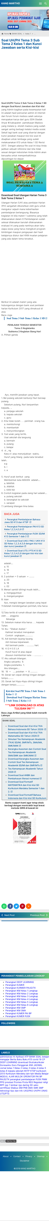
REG (31, 1082)
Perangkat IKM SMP (15, 1007)
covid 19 (37, 1059)
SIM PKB (23, 1087)
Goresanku (5, 1065)
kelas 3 (26, 1068)
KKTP (27, 1070)
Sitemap (41, 1156)
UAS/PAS (28, 1090)
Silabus (14, 1087)
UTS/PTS (4, 1093)
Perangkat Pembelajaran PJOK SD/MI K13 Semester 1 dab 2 (24, 535)
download (23, 1062)
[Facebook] (10, 906)
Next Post (9, 915)
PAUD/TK (4, 1079)
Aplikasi (20, 1056)
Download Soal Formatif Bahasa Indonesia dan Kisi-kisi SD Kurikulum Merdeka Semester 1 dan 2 (27, 798)
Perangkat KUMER (14, 985)
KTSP (33, 1070)
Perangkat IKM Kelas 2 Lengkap (21, 993)
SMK (35, 1087)
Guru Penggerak (20, 1065)
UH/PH (37, 1090)
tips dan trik (16, 1090)
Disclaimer (24, 1161)
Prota (25, 1082)
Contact (17, 1156)
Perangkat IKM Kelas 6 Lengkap (21, 1004)
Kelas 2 (18, 1068)
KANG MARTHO (10, 3)
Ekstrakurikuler (36, 1062)
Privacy (28, 1156)
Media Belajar (42, 1073)
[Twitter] (16, 906)
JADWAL (37, 1065)
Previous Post (37, 915)
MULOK (19, 1076)
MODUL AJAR (7, 1076)
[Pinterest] (22, 906)
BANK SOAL (35, 1056)
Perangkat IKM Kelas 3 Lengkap (21, 996)
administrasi (6, 1056)
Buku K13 (27, 1059)
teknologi (5, 1090)
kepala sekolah (15, 1070)
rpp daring (23, 1085)
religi (45, 1082)
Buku (19, 1059)
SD (31, 1085)
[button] (28, 906)
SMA (30, 1087)
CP (43, 1059)
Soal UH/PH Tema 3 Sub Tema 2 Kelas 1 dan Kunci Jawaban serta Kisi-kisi (21, 43)
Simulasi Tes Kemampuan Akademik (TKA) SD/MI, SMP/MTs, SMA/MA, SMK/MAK (26, 742)
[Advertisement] (24, 76)
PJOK (38, 1079)
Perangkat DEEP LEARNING (19, 982)
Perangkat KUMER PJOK (17, 1016)
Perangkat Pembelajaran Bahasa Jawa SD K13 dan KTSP (22, 521)
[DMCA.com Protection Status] (8, 1142)
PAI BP (39, 1076)
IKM (31, 1065)
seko (35, 1085)
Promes (18, 1082)
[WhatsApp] (4, 906)
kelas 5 (42, 1068)
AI (14, 1056)
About (5, 1156)
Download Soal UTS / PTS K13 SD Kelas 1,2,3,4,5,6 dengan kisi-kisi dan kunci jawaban (23, 553)
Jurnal (3, 1068)
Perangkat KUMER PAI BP (18, 1013)
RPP (2, 1085)
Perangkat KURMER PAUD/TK (20, 987)
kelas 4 (34, 1068)
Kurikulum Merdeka (15, 1073)
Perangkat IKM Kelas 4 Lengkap (21, 999)
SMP (41, 1087)
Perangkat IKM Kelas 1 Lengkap (21, 990)
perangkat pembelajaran (22, 1079)
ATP (26, 1056)
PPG (2, 1082)
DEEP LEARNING (8, 1062)
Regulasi (38, 1082)
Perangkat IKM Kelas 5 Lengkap (21, 1002)
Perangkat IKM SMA (15, 1010)
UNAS (44, 1090)
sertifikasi (5, 1087)
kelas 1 (10, 1068)
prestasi (9, 1082)
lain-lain (30, 1073)
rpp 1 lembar (11, 1085)
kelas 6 (3, 1070)
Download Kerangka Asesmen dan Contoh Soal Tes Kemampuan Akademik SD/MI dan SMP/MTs (26, 762)
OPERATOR (29, 1076)
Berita (13, 1059)
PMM (44, 1079)
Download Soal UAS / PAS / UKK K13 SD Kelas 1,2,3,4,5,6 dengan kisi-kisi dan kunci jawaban (24, 543)
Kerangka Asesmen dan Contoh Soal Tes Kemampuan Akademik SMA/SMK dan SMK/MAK (27, 752)
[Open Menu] (40, 3)
